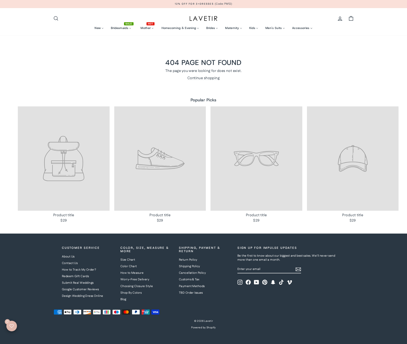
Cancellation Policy (192, 273)
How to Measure (132, 273)
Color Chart (128, 266)
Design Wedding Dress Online (82, 296)
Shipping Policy (189, 266)
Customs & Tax (189, 279)
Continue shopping (203, 78)
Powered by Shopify (203, 327)
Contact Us (70, 263)
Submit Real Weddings (78, 283)
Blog (123, 299)
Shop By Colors (131, 293)
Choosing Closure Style (136, 286)
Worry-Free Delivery (134, 279)
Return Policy (188, 260)
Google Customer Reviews (80, 289)
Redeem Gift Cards (75, 276)
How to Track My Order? (79, 270)
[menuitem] (99, 28)
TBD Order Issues (191, 293)
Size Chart (127, 260)
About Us (68, 257)
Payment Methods (192, 286)
